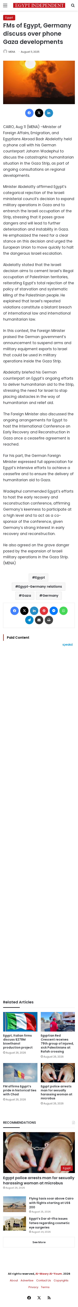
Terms (45, 1287)
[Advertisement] (39, 823)
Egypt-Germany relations (40, 586)
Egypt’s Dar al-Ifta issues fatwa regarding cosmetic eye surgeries (49, 1223)
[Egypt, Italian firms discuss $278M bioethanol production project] (20, 1022)
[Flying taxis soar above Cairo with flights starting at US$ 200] (14, 1204)
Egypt (9, 18)
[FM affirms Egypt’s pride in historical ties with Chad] (20, 1073)
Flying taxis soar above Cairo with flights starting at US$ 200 (51, 1202)
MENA (12, 52)
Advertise (27, 1280)
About (14, 1280)
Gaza (26, 595)
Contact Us (43, 1280)
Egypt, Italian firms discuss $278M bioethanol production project (18, 1041)
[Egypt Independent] (39, 5)
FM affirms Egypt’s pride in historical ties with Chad (19, 1090)
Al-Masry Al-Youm (48, 1274)
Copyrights (61, 1280)
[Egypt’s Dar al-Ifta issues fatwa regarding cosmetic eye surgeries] (14, 1223)
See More (39, 1242)
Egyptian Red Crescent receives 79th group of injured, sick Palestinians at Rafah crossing (57, 1043)
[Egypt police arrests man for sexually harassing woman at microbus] (58, 1073)
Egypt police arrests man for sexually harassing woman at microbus (56, 1092)
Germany (50, 595)
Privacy (33, 1287)
